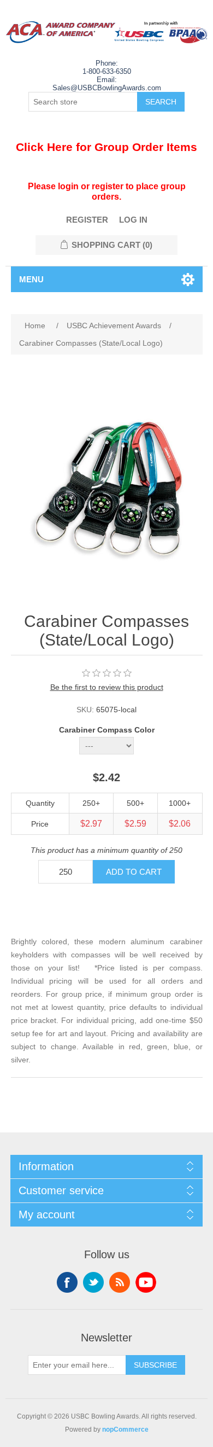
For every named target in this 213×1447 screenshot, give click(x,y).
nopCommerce (125, 1429)
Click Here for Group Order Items (106, 147)
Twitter (93, 1282)
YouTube (145, 1282)
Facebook (67, 1282)
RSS (119, 1282)
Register (87, 219)
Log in (133, 219)
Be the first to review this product (106, 687)
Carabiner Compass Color (107, 729)
